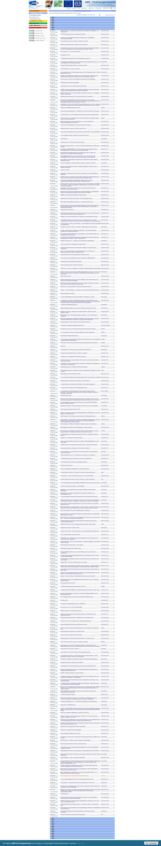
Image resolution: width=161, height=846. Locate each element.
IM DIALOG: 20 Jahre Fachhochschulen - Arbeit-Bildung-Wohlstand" (75, 621)
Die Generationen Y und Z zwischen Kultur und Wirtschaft (73, 86)
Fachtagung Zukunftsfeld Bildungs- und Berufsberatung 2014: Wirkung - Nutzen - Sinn (79, 589)
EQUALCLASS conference (66, 465)
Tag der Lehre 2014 (64, 169)
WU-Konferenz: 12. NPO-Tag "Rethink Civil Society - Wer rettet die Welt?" (77, 475)
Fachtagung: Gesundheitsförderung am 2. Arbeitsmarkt (72, 603)
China (102, 524)
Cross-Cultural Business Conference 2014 (70, 534)
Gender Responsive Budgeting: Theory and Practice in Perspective (75, 124)
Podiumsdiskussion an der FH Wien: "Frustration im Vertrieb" (74, 41)
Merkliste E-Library (39, 35)
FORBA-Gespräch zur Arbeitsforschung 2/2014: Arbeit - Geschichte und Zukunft (78, 444)
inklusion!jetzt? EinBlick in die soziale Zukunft (70, 548)
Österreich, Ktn (104, 308)
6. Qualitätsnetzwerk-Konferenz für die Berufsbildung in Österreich (75, 58)
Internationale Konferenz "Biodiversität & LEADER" (71, 662)
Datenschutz (107, 8)
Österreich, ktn (104, 409)
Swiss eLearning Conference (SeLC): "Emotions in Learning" (74, 641)
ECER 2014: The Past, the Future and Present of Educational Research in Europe (78, 342)
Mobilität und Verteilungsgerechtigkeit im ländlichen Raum (73, 194)
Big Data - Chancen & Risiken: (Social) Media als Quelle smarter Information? (77, 576)
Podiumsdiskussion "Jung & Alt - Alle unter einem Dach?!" (73, 128)
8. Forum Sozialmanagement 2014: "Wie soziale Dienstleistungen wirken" (76, 779)
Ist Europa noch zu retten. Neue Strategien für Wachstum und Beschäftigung (77, 79)
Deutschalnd (104, 240)
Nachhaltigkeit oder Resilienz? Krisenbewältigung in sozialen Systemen (76, 427)
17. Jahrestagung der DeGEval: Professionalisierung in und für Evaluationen (77, 332)
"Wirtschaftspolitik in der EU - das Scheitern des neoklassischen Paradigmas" (78, 455)
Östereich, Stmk (104, 603)
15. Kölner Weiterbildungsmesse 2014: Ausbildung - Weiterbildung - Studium (77, 296)
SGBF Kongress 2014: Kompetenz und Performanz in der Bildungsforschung (77, 416)
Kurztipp (113, 10)
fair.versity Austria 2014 (65, 276)
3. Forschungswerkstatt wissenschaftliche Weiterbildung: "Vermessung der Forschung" (80, 482)
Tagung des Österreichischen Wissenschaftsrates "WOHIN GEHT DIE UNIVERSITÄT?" (80, 131)
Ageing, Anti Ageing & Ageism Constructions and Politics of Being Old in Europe (78, 308)
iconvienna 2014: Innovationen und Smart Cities (71, 634)
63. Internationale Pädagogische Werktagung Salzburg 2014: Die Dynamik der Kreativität (80, 377)
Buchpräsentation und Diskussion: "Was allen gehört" (72, 631)
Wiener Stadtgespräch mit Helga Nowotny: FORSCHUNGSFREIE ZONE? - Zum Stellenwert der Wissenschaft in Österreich (78, 773)
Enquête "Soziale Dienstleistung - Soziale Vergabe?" (72, 672)
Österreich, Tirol (104, 86)
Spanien (103, 118)
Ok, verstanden (151, 843)
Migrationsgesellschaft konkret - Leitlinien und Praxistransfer (74, 44)
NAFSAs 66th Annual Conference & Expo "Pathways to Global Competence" (77, 479)
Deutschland (104, 61)
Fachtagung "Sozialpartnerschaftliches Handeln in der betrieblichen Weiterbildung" (78, 659)
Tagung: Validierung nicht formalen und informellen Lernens (73, 624)
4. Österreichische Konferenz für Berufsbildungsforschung (73, 387)
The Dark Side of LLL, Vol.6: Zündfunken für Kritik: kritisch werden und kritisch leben (79, 114)
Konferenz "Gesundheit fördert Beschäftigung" (70, 729)
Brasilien (103, 586)
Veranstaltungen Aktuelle (35, 15)
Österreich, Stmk (105, 48)
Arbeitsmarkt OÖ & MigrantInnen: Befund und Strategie (72, 726)
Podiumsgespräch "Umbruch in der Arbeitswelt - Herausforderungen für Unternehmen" (80, 750)
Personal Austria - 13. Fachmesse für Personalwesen (72, 142)
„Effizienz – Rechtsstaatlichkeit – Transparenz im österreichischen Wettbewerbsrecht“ (79, 289)
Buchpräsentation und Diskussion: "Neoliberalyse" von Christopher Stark (76, 617)
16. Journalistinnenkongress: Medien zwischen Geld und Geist (74, 135)
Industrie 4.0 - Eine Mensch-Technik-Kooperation (71, 437)
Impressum (99, 8)
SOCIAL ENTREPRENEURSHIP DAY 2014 (70, 107)
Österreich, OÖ (104, 209)
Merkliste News (38, 30)
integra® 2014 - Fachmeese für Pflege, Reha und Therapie (73, 562)
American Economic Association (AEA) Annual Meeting (72, 814)
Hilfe (79, 8)
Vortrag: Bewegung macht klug (67, 293)
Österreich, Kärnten (105, 325)
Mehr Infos (80, 843)
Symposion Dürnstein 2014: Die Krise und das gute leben (73, 743)
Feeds (114, 8)
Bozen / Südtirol (104, 391)
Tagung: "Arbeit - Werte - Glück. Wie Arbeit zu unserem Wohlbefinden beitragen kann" (79, 531)
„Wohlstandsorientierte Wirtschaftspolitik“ (69, 82)
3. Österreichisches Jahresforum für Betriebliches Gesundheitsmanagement (77, 384)
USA (102, 479)
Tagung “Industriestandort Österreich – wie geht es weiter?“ (73, 65)
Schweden (103, 451)
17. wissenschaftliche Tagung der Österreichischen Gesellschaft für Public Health (78, 496)
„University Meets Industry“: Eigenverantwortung (71, 264)
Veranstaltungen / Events (36, 13)
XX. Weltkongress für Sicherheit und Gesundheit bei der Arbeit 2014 (75, 349)
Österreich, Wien (105, 30)
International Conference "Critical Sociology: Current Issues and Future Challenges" (79, 405)
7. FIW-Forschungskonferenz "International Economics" (73, 34)
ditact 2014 (62, 346)
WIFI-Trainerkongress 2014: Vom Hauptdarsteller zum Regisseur (75, 510)
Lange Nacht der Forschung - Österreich (69, 648)
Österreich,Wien (104, 538)
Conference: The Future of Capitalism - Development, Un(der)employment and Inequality (80, 268)
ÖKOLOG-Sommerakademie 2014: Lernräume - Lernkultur (73, 353)
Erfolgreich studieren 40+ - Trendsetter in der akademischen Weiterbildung (77, 240)
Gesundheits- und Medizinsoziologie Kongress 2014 (72, 325)
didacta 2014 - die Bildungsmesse (68, 704)
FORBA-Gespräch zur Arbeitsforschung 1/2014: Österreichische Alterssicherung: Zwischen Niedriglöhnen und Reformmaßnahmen (78, 766)
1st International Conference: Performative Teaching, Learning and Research (77, 472)
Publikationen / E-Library (36, 20)
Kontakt (92, 8)
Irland (102, 472)
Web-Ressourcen (34, 23)
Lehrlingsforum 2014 (65, 54)
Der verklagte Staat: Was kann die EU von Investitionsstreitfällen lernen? (76, 596)
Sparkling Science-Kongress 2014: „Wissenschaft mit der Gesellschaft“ (76, 96)
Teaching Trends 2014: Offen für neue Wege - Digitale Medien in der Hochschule (78, 226)
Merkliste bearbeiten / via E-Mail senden (86, 14)
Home (70, 8)
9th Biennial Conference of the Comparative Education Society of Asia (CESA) (77, 524)
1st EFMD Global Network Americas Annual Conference (73, 586)
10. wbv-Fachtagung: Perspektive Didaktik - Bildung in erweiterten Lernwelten (77, 162)
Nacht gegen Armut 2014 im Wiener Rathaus (70, 373)
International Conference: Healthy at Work (69, 527)
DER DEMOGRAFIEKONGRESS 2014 (69, 335)
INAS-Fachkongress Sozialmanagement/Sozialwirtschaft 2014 (74, 775)
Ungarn (102, 627)
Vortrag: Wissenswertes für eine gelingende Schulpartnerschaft (74, 254)
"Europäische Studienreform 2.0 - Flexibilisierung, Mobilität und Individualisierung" (78, 701)
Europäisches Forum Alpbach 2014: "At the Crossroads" (73, 356)
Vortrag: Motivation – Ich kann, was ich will (69, 68)
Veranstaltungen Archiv (34, 17)
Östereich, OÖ (104, 149)
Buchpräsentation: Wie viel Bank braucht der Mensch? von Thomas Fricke (77, 638)
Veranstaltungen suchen (35, 18)
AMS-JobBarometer (35, 25)
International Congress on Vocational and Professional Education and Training (77, 328)
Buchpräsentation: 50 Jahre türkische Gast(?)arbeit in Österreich (75, 321)
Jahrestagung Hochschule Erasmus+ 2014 (70, 409)
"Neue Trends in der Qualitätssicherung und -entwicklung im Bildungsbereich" (77, 258)
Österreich (103, 648)
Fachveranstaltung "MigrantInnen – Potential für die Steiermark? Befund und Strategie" (79, 111)
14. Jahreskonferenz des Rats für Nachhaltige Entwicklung (73, 461)
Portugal (103, 342)
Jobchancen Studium (35, 27)
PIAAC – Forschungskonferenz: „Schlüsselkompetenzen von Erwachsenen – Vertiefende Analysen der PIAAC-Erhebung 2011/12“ (77, 251)
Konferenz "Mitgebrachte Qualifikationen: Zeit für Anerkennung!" (74, 468)
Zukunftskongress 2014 (65, 395)
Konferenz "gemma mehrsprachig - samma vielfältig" (72, 486)
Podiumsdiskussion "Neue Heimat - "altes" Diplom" (71, 544)
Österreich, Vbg (104, 719)
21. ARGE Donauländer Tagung (67, 694)
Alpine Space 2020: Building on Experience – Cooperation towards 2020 (76, 201)
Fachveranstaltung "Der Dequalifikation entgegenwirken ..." (73, 244)
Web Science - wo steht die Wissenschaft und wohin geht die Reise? (75, 286)
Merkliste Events (39, 33)
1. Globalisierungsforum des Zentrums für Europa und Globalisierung (75, 458)
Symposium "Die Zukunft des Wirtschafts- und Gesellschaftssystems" (76, 198)
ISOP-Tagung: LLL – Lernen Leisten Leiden (70, 51)
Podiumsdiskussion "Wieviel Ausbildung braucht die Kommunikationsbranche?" (78, 665)
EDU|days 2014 (64, 600)
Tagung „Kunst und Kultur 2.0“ (67, 209)
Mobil (75, 8)
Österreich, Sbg (104, 44)
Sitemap (85, 8)
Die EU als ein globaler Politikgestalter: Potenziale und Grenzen (74, 712)
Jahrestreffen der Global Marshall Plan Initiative (71, 261)
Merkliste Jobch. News (40, 38)
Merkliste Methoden (39, 40)
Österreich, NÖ (104, 194)
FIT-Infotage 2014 (64, 793)
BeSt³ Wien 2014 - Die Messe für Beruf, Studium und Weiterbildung (75, 740)
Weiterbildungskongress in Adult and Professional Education (73, 366)
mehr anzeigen (54, 32)
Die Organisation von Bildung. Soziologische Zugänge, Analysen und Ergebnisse (78, 423)
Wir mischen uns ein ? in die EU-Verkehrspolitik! (71, 607)
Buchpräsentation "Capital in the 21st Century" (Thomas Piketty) (74, 380)
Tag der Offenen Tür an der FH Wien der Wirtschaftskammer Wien (75, 652)
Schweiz (103, 107)
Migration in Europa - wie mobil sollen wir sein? (70, 610)
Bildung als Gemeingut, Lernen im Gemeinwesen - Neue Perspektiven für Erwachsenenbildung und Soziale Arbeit (76, 122)
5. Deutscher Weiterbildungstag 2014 (68, 304)
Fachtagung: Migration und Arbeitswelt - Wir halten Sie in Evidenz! (75, 448)
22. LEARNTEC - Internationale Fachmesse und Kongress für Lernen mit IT (77, 782)
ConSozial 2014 (64, 138)
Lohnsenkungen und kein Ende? (67, 582)
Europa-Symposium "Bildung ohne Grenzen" (70, 733)
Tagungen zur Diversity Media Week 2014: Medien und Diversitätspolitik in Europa (78, 216)
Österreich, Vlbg (104, 244)
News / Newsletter (34, 10)
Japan (102, 370)
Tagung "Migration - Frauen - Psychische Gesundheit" (72, 757)
